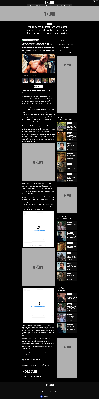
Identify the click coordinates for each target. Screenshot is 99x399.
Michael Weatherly (63, 47)
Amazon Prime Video (35, 376)
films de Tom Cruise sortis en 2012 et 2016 (38, 98)
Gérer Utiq (57, 391)
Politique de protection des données (69, 389)
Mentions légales (45, 389)
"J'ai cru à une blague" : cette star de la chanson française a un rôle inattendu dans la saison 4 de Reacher (71, 148)
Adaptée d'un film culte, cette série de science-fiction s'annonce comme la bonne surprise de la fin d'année (72, 138)
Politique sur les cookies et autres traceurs (55, 389)
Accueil (23, 22)
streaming (62, 5)
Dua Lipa (70, 44)
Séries (24, 376)
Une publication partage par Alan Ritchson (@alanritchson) (38, 245)
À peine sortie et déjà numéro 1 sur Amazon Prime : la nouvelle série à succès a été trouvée (72, 127)
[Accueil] (49, 2)
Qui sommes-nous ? (38, 389)
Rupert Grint (61, 50)
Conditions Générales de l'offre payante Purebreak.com (41, 391)
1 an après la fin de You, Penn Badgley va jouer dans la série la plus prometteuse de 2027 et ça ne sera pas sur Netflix (71, 238)
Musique (38, 5)
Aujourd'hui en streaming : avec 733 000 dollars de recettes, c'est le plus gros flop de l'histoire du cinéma (72, 299)
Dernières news (27, 22)
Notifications (53, 391)
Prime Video (37, 22)
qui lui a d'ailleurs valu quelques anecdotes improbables (35, 340)
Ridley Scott (61, 44)
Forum (68, 5)
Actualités (32, 5)
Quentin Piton (28, 359)
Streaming (32, 22)
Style (43, 5)
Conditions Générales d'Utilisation (28, 389)
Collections (49, 5)
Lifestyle (56, 5)
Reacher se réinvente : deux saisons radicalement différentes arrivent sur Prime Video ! (71, 179)
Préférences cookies (63, 391)
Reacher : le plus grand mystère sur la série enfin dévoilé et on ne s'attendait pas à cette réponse (71, 159)
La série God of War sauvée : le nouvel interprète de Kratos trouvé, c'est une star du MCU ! (72, 257)
